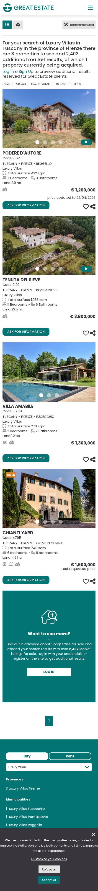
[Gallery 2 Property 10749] (49, 395)
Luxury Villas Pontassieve (28, 816)
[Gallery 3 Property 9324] (53, 142)
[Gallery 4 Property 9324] (61, 142)
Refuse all (49, 869)
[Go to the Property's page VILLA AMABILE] (49, 372)
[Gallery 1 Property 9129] (37, 268)
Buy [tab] (27, 756)
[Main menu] (90, 7)
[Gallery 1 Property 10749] (41, 395)
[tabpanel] (49, 797)
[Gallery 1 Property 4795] (37, 521)
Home (6, 84)
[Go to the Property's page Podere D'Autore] (49, 118)
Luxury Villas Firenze (24, 788)
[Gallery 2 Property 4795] (45, 521)
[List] (7, 25)
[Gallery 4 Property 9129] (61, 268)
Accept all (49, 880)
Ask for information (26, 205)
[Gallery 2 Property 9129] (45, 268)
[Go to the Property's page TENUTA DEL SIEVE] (49, 245)
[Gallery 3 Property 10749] (57, 395)
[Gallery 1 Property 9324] (37, 142)
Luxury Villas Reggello (25, 825)
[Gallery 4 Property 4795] (61, 521)
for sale (20, 84)
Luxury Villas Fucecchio (26, 808)
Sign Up (26, 71)
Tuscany (60, 84)
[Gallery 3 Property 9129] (53, 268)
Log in (8, 71)
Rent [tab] (70, 756)
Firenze (76, 84)
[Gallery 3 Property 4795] (53, 521)
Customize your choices (49, 859)
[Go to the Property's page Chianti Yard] (49, 498)
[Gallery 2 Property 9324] (45, 142)
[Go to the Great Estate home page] (28, 7)
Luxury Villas (40, 84)
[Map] (18, 25)
